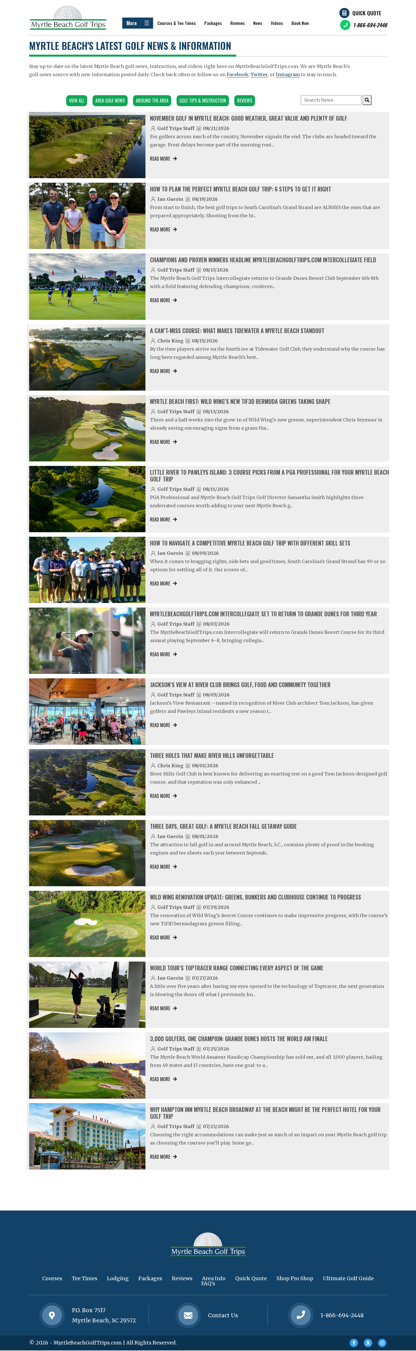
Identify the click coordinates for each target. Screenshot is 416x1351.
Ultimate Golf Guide (348, 1278)
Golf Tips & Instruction (202, 100)
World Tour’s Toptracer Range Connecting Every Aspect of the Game (236, 967)
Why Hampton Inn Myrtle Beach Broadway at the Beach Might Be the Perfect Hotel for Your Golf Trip (265, 1113)
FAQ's (208, 1283)
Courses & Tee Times (176, 23)
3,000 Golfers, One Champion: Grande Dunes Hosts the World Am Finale (239, 1038)
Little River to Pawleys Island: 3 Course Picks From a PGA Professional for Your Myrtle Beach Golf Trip (269, 475)
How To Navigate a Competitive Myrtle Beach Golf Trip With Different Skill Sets (250, 543)
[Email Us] (188, 1315)
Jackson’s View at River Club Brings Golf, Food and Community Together (240, 684)
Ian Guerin (170, 199)
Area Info (214, 1278)
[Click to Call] (301, 1315)
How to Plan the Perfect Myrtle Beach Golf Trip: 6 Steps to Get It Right (240, 189)
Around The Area (152, 100)
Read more (160, 158)
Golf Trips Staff (175, 128)
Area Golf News (110, 100)
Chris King (170, 341)
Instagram (288, 74)
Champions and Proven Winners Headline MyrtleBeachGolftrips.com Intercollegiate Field (263, 259)
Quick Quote (366, 13)
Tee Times (84, 1278)
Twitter (258, 74)
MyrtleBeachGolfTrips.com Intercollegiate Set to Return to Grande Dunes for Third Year (263, 613)
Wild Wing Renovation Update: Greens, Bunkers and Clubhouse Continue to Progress (255, 897)
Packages (213, 23)
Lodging (118, 1278)
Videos (277, 23)
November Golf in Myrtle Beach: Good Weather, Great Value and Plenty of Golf (248, 118)
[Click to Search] (367, 100)
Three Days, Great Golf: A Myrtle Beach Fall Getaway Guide (223, 826)
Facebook (237, 74)
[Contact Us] (52, 1315)
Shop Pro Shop (294, 1278)
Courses (52, 1278)
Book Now (300, 23)
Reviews (237, 23)
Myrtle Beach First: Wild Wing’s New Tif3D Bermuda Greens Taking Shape (240, 401)
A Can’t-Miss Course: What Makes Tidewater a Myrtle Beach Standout (237, 330)
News (257, 23)
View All (76, 100)
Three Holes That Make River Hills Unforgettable (212, 755)
